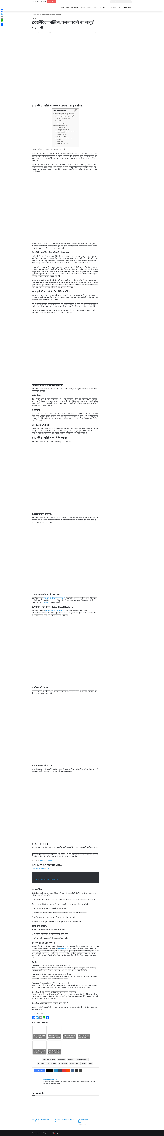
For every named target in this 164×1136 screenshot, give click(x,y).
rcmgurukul (58, 1133)
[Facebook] (2, 10)
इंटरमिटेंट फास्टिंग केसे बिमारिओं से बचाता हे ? (65, 115)
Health (39, 14)
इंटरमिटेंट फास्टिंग (63, 949)
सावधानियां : (59, 139)
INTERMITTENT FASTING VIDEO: (65, 138)
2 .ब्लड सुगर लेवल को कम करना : (64, 129)
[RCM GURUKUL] (37, 7)
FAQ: (58, 145)
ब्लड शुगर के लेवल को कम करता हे (54, 598)
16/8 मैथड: (59, 120)
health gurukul (82, 1059)
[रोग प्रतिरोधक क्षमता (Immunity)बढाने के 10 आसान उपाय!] (88, 1107)
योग (91, 1063)
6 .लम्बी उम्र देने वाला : (62, 136)
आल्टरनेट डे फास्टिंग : (61, 123)
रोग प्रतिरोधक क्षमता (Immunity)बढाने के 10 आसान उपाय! (86, 1120)
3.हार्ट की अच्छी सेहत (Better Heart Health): (67, 131)
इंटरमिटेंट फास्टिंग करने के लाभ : (61, 125)
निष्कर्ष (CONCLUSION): (63, 143)
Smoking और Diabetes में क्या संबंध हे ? (41, 1120)
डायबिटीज (47, 602)
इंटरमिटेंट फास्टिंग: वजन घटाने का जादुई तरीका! (64, 113)
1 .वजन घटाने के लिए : (61, 127)
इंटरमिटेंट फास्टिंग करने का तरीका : (64, 118)
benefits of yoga (49, 1059)
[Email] (2, 17)
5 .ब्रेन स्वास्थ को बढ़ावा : (62, 134)
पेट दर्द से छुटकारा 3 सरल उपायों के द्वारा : (64, 1120)
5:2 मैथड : (59, 122)
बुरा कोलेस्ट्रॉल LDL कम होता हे (55, 610)
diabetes (62, 1059)
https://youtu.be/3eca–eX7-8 (40, 868)
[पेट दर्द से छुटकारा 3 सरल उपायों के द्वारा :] (65, 1107)
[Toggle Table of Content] (75, 110)
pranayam (63, 1063)
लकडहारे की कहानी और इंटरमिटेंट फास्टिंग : (65, 116)
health (71, 1059)
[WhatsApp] (2, 21)
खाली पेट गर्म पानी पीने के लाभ (46, 860)
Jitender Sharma (39, 32)
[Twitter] (2, 14)
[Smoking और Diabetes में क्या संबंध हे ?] (42, 1107)
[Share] (2, 24)
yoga (84, 1063)
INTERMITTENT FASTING (47, 1063)
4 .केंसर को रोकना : (61, 132)
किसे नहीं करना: (60, 141)
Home (34, 14)
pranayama (74, 1063)
